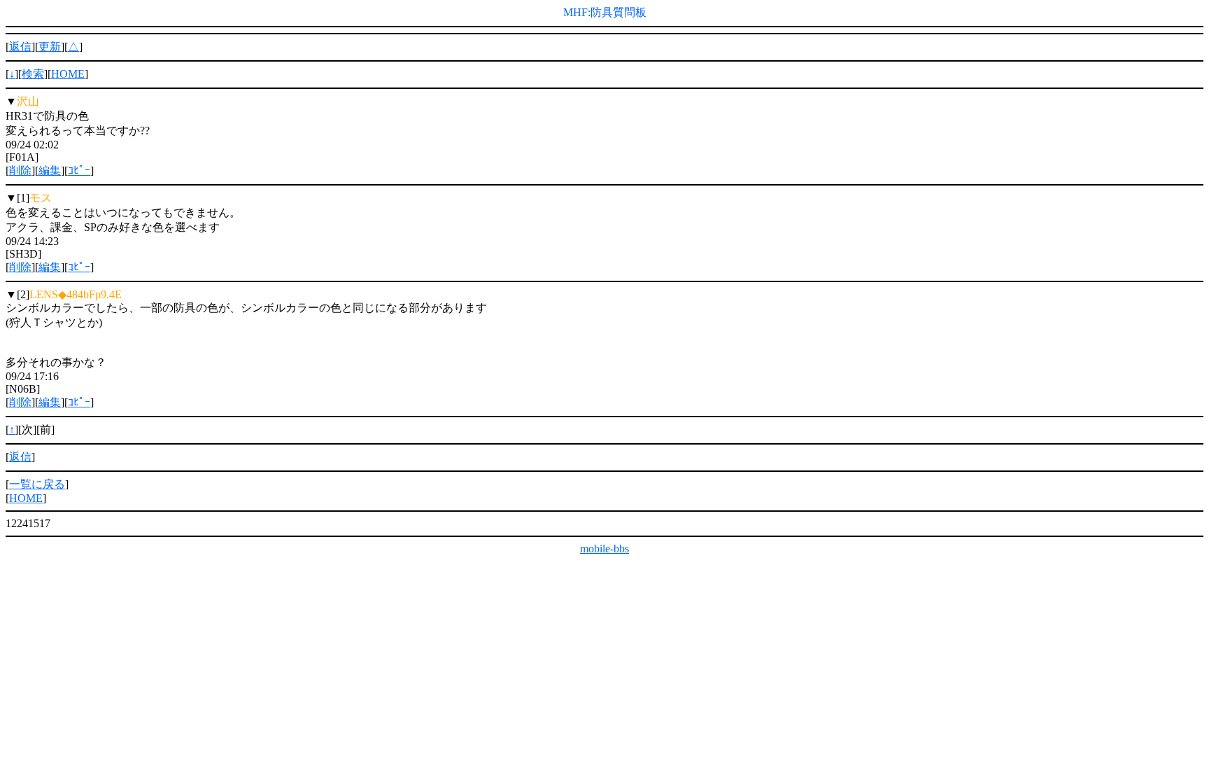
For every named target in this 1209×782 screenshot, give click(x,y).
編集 (49, 170)
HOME (68, 74)
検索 (33, 74)
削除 (20, 170)
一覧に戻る (37, 484)
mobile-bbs (604, 548)
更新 (49, 47)
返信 (20, 47)
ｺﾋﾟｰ (79, 170)
